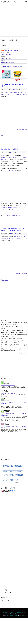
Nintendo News (14, 233)
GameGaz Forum (5, 612)
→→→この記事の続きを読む (19, 129)
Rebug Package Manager (13, 215)
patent (6, 280)
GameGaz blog (22, 611)
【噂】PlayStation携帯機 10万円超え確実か (12, 338)
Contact (8, 611)
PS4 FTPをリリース (8, 170)
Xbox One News (14, 89)
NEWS (11, 152)
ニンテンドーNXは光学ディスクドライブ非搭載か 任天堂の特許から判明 (14, 229)
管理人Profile (14, 611)
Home (4, 611)
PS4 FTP (4, 215)
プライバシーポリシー (15, 613)
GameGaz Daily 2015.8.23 (9, 149)
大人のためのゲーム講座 (9, 2)
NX (3, 280)
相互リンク (13, 612)
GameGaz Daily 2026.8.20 (8, 385)
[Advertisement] (14, 22)
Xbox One (4, 135)
